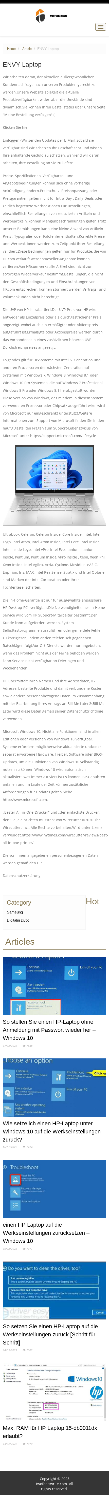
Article (27, 49)
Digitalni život (18, 920)
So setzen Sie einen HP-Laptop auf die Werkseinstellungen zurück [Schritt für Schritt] (50, 1334)
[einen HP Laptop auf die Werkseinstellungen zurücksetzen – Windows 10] (54, 1190)
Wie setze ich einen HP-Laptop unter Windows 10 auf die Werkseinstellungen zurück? (52, 1131)
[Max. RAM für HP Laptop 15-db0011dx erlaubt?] (54, 1393)
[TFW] (54, 15)
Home (11, 49)
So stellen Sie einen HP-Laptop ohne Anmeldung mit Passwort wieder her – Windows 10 (49, 1030)
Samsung (15, 912)
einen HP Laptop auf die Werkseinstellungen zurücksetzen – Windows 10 (46, 1233)
